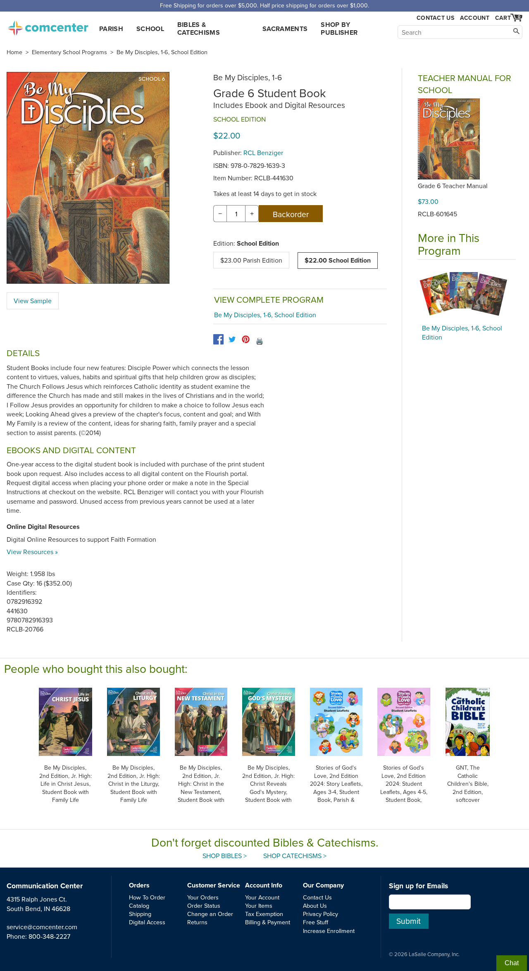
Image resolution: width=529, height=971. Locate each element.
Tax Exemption (264, 913)
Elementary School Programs (69, 52)
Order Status (203, 905)
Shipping (140, 913)
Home (14, 52)
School (150, 28)
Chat (512, 962)
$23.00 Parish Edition (251, 260)
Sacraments (284, 28)
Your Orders (203, 897)
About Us (315, 905)
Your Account (262, 897)
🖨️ (259, 340)
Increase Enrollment (329, 930)
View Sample (33, 300)
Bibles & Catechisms (198, 28)
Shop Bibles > (225, 855)
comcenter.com (48, 25)
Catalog (139, 905)
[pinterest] (246, 339)
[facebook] (218, 339)
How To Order (147, 897)
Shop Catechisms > (294, 855)
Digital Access (147, 922)
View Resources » (32, 551)
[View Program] (467, 294)
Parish (111, 28)
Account (474, 18)
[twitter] (232, 339)
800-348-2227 (49, 936)
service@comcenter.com (42, 926)
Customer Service (213, 885)
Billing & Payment (267, 922)
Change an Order (210, 913)
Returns (197, 922)
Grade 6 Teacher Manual (453, 185)
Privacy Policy (320, 913)
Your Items (258, 905)
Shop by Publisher (339, 28)
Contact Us (435, 18)
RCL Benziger (263, 152)
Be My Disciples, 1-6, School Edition (162, 52)
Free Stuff (315, 922)
